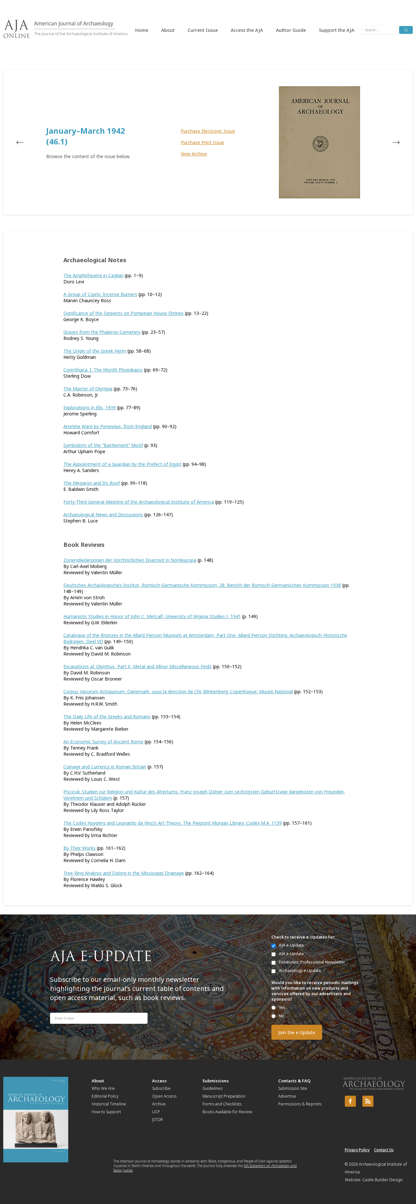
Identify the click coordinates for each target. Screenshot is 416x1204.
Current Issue (203, 30)
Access (159, 1081)
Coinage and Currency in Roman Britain (104, 767)
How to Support (106, 1112)
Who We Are (103, 1088)
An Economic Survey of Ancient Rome (103, 741)
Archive (159, 1104)
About (168, 30)
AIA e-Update (291, 953)
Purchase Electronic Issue (208, 131)
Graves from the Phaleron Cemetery (101, 332)
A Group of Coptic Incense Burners (100, 294)
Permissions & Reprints (299, 1104)
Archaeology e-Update (300, 970)
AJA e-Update (291, 945)
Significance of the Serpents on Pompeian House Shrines (123, 313)
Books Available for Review (227, 1112)
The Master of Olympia (87, 389)
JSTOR (157, 1119)
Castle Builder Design (382, 1180)
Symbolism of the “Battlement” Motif (103, 445)
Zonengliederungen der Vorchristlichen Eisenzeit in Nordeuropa (129, 560)
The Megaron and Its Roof (91, 483)
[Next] (390, 142)
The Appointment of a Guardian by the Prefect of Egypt (122, 464)
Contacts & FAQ (294, 1081)
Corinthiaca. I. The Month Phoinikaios (103, 370)
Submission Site (292, 1088)
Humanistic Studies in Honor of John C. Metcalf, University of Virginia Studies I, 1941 (152, 616)
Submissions (215, 1081)
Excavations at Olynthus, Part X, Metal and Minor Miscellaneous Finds (137, 666)
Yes (282, 1007)
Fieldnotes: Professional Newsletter (312, 962)
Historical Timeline (109, 1104)
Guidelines (212, 1088)
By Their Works (79, 848)
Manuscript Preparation (223, 1096)
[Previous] (26, 142)
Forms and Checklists (221, 1104)
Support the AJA (336, 30)
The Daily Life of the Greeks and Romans (106, 716)
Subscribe (161, 1088)
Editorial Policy (105, 1096)
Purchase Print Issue (202, 142)
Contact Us (384, 1150)
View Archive (194, 154)
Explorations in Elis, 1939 (89, 407)
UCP (156, 1112)
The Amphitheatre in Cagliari (93, 275)
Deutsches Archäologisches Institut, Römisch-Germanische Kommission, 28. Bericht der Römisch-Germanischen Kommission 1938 (202, 585)
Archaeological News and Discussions (103, 514)
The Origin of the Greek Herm (94, 351)
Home (141, 30)
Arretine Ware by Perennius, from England (107, 426)
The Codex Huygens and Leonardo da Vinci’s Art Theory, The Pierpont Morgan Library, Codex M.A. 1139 (172, 823)
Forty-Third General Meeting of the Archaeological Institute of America (138, 502)
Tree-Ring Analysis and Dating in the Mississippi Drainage (123, 873)
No (281, 1016)
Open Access (164, 1096)
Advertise (287, 1096)
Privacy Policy (357, 1150)
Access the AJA (247, 30)
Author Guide (291, 30)
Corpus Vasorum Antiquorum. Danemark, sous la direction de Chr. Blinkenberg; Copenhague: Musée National (178, 691)
